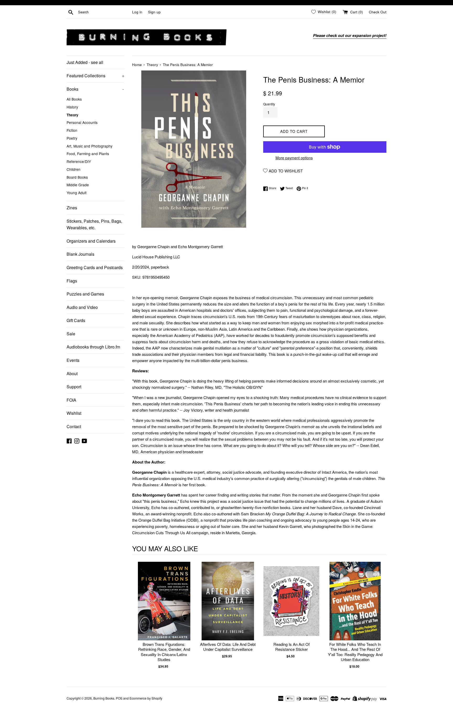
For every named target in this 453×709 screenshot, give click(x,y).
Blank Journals (80, 254)
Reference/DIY (79, 161)
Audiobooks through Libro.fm (93, 347)
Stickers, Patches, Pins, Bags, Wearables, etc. (94, 224)
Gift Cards (76, 320)
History (72, 107)
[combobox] (104, 12)
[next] (381, 618)
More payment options (294, 157)
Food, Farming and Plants (88, 153)
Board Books (77, 177)
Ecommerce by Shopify (146, 698)
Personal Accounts (82, 122)
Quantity (269, 104)
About (72, 373)
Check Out (377, 11)
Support (74, 387)
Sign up (154, 11)
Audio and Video (82, 307)
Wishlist (74, 413)
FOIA (71, 400)
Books (95, 89)
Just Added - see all (85, 62)
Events (73, 360)
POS (119, 698)
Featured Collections (95, 76)
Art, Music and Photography (89, 146)
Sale (71, 334)
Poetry (72, 138)
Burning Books (103, 698)
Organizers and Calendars (91, 241)
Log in (137, 11)
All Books (74, 99)
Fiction (72, 130)
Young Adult (77, 192)
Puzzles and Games (85, 294)
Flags (72, 281)
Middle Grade (78, 184)
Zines (72, 208)
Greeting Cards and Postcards (95, 267)
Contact (74, 426)
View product (164, 606)
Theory (72, 114)
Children (73, 169)
